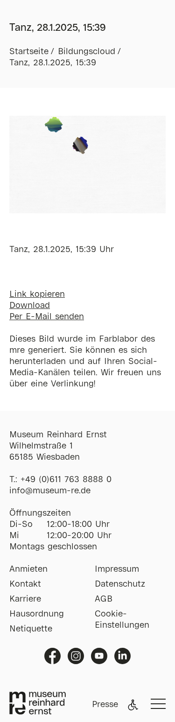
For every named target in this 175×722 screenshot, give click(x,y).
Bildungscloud (86, 52)
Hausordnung (36, 614)
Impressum (117, 569)
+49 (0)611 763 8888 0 (66, 480)
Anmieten (28, 569)
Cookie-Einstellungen (122, 619)
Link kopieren (37, 294)
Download (29, 305)
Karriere (25, 599)
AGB (103, 599)
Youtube (99, 656)
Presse (105, 704)
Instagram (76, 656)
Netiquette (30, 629)
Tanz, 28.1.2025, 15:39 (52, 63)
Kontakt (25, 584)
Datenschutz (120, 584)
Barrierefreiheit (133, 704)
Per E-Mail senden (46, 317)
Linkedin (122, 656)
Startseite (29, 52)
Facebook (52, 656)
